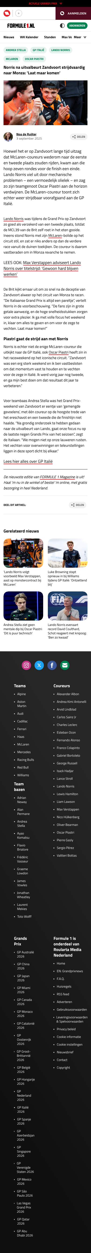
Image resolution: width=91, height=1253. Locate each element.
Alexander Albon (68, 694)
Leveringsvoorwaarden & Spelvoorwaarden (72, 1019)
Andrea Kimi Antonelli (71, 702)
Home (61, 963)
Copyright (63, 1068)
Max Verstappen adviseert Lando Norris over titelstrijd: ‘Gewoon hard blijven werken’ (42, 268)
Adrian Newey (22, 800)
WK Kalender (29, 37)
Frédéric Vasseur (22, 859)
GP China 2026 (23, 966)
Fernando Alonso (68, 740)
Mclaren (12, 59)
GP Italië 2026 (23, 1109)
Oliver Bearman (67, 825)
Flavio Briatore (22, 847)
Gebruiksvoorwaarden (72, 1010)
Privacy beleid (66, 1029)
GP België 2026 (23, 1070)
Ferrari (21, 729)
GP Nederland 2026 (24, 1095)
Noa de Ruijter (26, 134)
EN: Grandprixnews (70, 971)
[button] (73, 13)
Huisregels (64, 987)
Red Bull (23, 768)
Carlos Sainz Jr (66, 717)
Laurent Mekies (22, 907)
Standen (50, 37)
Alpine (21, 694)
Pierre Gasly (65, 840)
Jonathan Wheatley (23, 895)
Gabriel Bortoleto (68, 756)
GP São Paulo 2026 (25, 1193)
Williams (23, 775)
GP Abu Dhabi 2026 (25, 1233)
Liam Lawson (66, 802)
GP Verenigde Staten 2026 (25, 1167)
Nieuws (9, 37)
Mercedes (24, 752)
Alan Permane (23, 812)
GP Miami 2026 (23, 990)
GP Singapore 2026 (24, 1151)
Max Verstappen (68, 809)
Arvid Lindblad (66, 709)
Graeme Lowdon (22, 871)
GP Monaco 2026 (25, 1014)
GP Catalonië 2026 (26, 1026)
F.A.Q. (60, 979)
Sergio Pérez (65, 848)
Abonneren (77, 25)
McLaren (55, 235)
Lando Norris (60, 50)
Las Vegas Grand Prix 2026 (24, 1207)
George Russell (67, 763)
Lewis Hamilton (67, 794)
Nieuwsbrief (65, 1052)
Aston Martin (21, 704)
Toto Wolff (24, 917)
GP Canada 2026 (24, 1002)
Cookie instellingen (69, 1045)
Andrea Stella (16, 50)
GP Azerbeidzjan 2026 (25, 1135)
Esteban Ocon (66, 733)
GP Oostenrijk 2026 (24, 1039)
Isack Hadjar (65, 771)
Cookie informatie (69, 1037)
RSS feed (63, 994)
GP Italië (38, 50)
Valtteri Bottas (67, 856)
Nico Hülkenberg (68, 817)
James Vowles (22, 883)
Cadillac (22, 721)
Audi (20, 714)
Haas (20, 737)
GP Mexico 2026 (24, 1181)
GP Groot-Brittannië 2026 (24, 1056)
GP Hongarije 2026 (26, 1082)
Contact (62, 1060)
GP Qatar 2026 (23, 1221)
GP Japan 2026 (23, 978)
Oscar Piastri (34, 59)
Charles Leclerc (67, 725)
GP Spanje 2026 (24, 1121)
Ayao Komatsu (23, 835)
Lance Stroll (65, 779)
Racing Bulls (25, 760)
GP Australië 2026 (25, 954)
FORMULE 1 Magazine (57, 477)
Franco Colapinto (68, 748)
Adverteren (64, 1002)
